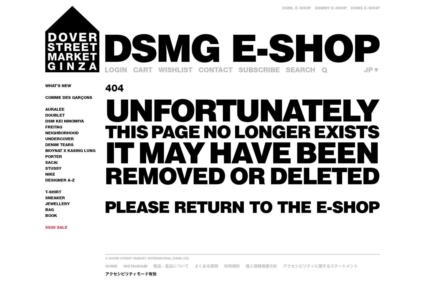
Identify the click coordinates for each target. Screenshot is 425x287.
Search (300, 70)
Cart (142, 70)
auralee (54, 109)
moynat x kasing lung (70, 150)
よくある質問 (206, 266)
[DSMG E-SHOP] (242, 48)
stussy (53, 168)
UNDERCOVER (59, 138)
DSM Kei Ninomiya (64, 121)
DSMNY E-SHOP (331, 8)
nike (50, 174)
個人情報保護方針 (261, 266)
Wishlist (175, 70)
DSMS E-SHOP (365, 8)
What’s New (58, 85)
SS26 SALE (56, 227)
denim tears (59, 144)
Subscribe (259, 70)
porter (53, 156)
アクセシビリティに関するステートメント (320, 266)
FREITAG (53, 127)
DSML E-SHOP (296, 8)
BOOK (51, 215)
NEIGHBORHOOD (62, 133)
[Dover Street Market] (72, 39)
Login (116, 70)
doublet (55, 115)
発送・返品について (171, 266)
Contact (215, 70)
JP (372, 69)
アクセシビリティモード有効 (130, 274)
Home (111, 266)
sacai (51, 162)
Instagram (135, 266)
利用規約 (232, 266)
